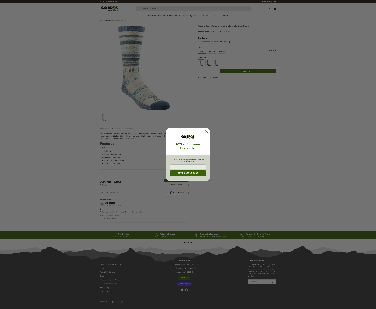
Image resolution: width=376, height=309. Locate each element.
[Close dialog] (206, 131)
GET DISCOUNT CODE (188, 173)
